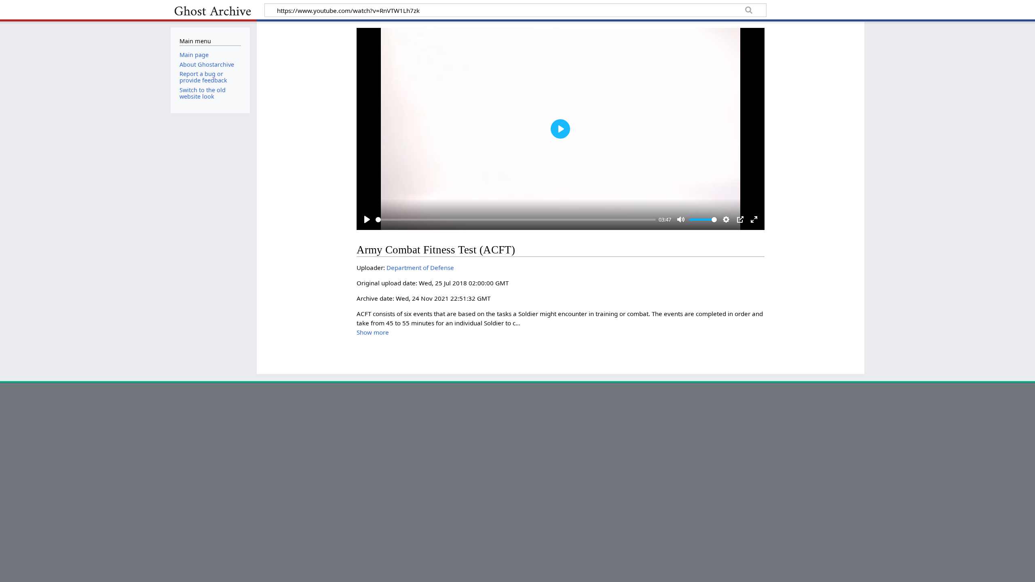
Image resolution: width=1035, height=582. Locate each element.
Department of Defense (420, 268)
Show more (373, 332)
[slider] (516, 220)
